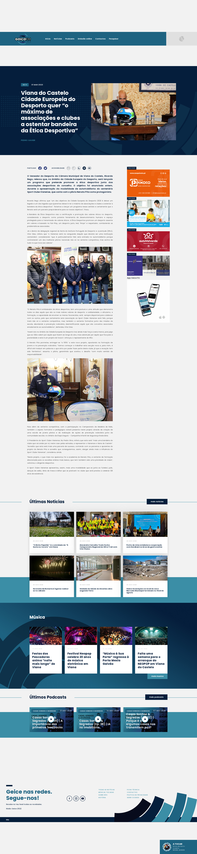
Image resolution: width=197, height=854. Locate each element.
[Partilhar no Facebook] (40, 168)
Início (48, 38)
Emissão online (85, 38)
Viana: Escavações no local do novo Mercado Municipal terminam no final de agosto (145, 591)
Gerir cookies (133, 798)
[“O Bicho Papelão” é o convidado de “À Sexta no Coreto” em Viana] (52, 524)
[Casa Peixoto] (148, 183)
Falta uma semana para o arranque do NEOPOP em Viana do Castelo (151, 660)
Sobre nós (102, 795)
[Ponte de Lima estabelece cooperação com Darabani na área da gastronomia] (145, 524)
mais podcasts (156, 697)
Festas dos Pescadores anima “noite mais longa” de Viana (43, 660)
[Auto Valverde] (148, 241)
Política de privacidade (137, 795)
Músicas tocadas (106, 792)
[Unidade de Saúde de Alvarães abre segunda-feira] (98, 568)
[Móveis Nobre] (148, 266)
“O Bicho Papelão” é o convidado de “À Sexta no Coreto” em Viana (50, 546)
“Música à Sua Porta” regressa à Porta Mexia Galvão (116, 659)
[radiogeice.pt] (23, 39)
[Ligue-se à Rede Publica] (148, 213)
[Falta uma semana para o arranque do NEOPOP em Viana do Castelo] (151, 635)
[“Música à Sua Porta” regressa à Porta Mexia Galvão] (116, 635)
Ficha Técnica (133, 790)
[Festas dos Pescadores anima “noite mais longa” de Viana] (46, 635)
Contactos (100, 38)
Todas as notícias (106, 790)
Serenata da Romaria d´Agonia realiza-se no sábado (51, 590)
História (102, 798)
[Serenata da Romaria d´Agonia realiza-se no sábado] (52, 568)
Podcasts (69, 38)
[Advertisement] (98, 16)
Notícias (58, 38)
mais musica (157, 676)
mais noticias (157, 501)
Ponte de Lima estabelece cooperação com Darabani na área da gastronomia (144, 546)
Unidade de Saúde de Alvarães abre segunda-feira (96, 590)
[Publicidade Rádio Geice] (181, 39)
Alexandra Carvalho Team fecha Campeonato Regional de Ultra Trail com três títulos (98, 547)
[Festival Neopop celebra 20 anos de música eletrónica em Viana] (81, 635)
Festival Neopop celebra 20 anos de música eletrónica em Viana (79, 660)
